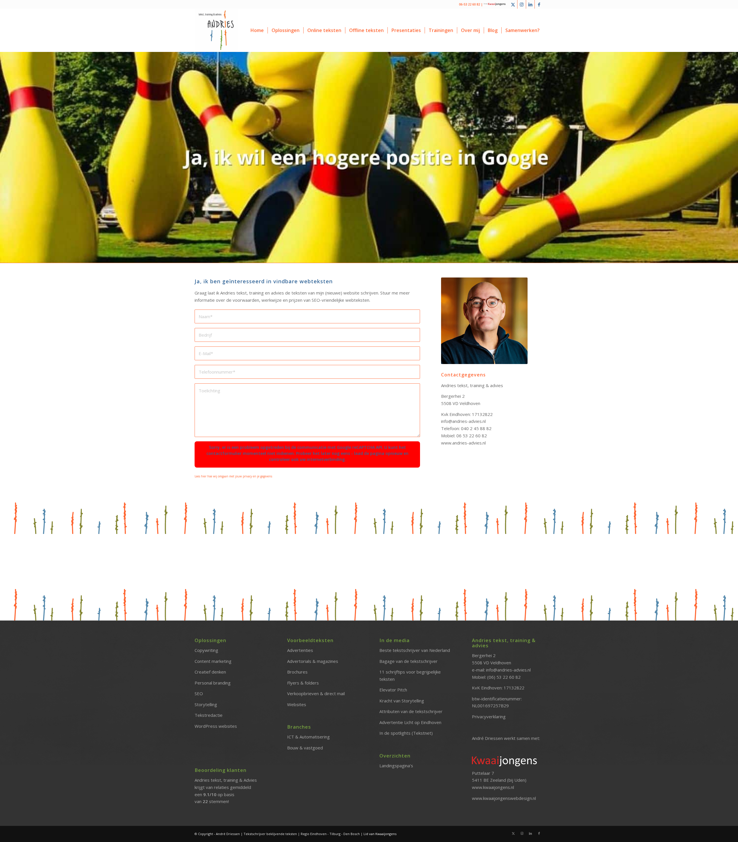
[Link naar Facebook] (539, 4)
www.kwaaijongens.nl (493, 787)
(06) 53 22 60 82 (504, 677)
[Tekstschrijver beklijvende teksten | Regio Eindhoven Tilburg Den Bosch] (216, 30)
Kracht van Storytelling (401, 701)
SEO (199, 693)
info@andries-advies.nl (508, 670)
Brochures (297, 672)
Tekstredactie (209, 715)
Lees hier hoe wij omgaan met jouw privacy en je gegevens (233, 476)
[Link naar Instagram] (521, 4)
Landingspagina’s (396, 765)
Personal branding (213, 683)
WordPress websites (216, 726)
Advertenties (300, 650)
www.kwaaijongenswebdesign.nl (504, 798)
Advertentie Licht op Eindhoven (410, 722)
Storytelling (206, 704)
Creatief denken (210, 672)
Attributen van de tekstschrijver (411, 711)
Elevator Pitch (393, 690)
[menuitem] (257, 30)
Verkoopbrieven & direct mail (316, 693)
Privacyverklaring (489, 716)
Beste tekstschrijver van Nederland (414, 650)
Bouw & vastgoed (305, 748)
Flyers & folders (303, 683)
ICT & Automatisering (308, 737)
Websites (296, 704)
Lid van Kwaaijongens (380, 834)
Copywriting (206, 650)
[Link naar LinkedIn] (530, 4)
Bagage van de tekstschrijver (408, 661)
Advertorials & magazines (312, 661)
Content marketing (213, 661)
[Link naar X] (513, 4)
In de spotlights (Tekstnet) (406, 733)
